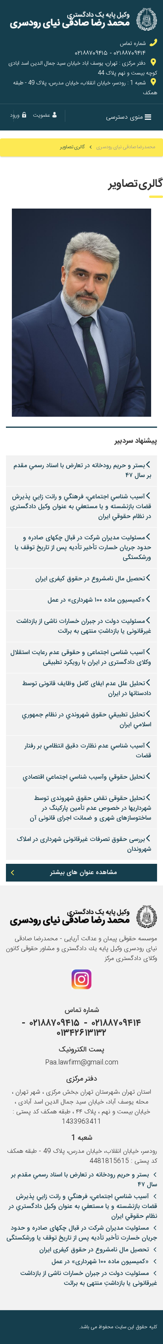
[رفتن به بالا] (12, 1327)
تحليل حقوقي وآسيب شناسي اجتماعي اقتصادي (84, 777)
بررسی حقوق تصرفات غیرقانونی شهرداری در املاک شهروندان (84, 844)
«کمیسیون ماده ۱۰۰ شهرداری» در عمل (96, 600)
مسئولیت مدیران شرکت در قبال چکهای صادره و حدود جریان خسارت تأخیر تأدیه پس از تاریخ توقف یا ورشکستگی (83, 548)
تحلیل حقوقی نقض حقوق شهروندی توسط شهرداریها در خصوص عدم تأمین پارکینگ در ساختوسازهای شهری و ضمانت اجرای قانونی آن (90, 808)
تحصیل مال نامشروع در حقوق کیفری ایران (90, 579)
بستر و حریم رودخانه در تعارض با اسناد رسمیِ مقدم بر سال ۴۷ (82, 470)
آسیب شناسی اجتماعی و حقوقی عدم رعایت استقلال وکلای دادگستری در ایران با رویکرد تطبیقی (80, 657)
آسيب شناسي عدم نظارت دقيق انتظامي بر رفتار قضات (88, 751)
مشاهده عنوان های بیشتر (83, 872)
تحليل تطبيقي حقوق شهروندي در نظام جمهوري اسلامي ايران (86, 720)
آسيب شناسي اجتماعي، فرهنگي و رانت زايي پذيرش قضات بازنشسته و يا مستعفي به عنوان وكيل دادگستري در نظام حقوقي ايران (80, 507)
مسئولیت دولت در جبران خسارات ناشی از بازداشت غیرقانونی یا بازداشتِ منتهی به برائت (83, 626)
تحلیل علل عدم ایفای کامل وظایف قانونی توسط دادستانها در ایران (86, 689)
